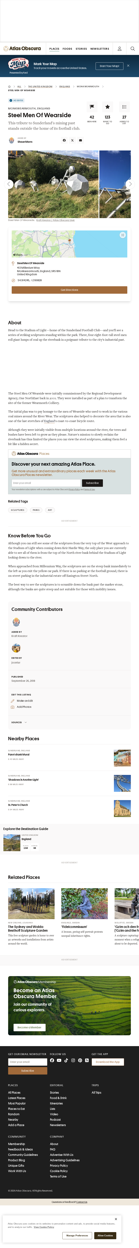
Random (14, 1114)
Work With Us (17, 1171)
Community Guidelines (23, 1154)
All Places (14, 1092)
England (49, 421)
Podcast (55, 1119)
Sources (17, 722)
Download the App (108, 1062)
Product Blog (16, 1160)
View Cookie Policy (44, 1227)
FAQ (52, 1149)
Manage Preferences (77, 1235)
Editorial (57, 1085)
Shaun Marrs (25, 142)
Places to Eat (16, 1108)
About (54, 1144)
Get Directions (69, 290)
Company (57, 1136)
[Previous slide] (9, 184)
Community (17, 1136)
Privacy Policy (74, 489)
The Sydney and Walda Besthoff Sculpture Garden (28, 928)
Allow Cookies (105, 1235)
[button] (92, 106)
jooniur (16, 662)
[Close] (116, 1219)
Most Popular (17, 1103)
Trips (95, 1085)
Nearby (13, 1119)
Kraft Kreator (19, 636)
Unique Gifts (16, 1165)
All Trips (96, 1092)
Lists (52, 1108)
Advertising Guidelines (65, 1160)
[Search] (132, 48)
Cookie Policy (59, 1171)
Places (13, 1085)
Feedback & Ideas (20, 1149)
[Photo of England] (11, 842)
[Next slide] (130, 184)
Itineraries (56, 1103)
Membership (16, 1144)
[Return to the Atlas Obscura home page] (23, 48)
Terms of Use (89, 489)
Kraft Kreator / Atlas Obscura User (55, 220)
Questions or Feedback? (69, 1202)
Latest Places (16, 1098)
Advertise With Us (61, 1154)
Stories (54, 1092)
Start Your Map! (109, 66)
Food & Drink (58, 1098)
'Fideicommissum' (74, 927)
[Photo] (122, 758)
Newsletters (58, 1125)
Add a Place (16, 1125)
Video (54, 1114)
